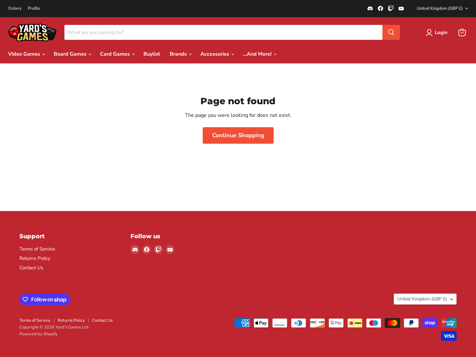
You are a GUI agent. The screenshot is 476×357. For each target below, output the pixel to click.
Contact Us (31, 267)
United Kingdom (440, 8)
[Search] (391, 32)
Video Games (24, 54)
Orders (14, 8)
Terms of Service (37, 249)
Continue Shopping (238, 135)
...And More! (258, 54)
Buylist (151, 54)
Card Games (115, 54)
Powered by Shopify (38, 334)
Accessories (215, 54)
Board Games (71, 54)
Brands (179, 54)
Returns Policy (35, 258)
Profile (34, 8)
